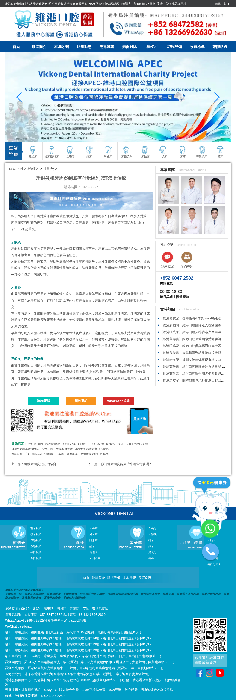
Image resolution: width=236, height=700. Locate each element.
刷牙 (133, 378)
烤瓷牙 (152, 552)
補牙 (151, 540)
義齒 (151, 558)
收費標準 (197, 47)
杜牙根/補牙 (29, 169)
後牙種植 (35, 534)
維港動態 (84, 47)
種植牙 (152, 47)
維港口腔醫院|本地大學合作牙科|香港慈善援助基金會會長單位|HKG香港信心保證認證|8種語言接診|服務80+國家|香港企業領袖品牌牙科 (95, 3)
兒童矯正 (94, 534)
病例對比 (129, 47)
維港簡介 (39, 47)
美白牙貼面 (214, 564)
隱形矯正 (94, 540)
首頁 (16, 47)
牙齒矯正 (94, 528)
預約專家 (186, 266)
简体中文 (220, 3)
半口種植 (35, 552)
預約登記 (81, 401)
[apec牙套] (118, 97)
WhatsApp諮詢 (118, 401)
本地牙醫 (61, 47)
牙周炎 (48, 169)
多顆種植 (35, 546)
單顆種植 (35, 540)
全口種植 (35, 558)
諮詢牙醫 (43, 401)
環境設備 (174, 47)
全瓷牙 (152, 528)
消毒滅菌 (107, 47)
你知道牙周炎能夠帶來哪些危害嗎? (126, 464)
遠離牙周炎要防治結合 (40, 464)
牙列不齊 (94, 558)
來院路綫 (219, 47)
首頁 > (14, 169)
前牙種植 (35, 528)
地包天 (93, 552)
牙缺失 (152, 534)
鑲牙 (151, 546)
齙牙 (92, 546)
